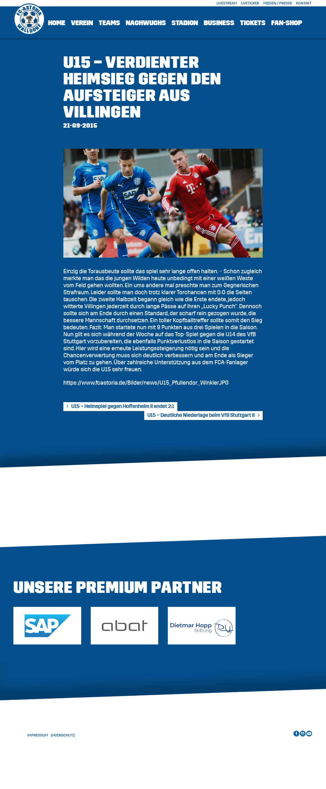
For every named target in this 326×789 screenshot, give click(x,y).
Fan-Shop (286, 22)
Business (219, 22)
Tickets (253, 22)
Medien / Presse (277, 3)
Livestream (226, 3)
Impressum (37, 735)
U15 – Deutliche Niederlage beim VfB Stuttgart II (201, 415)
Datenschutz (63, 735)
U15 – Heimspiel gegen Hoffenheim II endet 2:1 (122, 406)
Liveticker (250, 3)
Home (56, 22)
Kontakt (303, 3)
